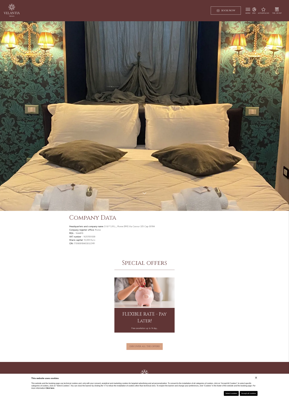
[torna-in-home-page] (11, 10)
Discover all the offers (145, 346)
